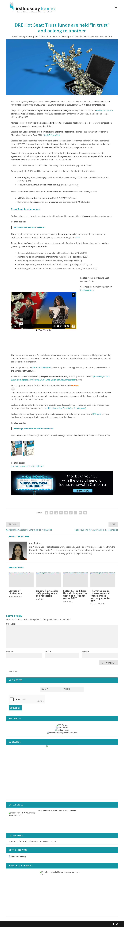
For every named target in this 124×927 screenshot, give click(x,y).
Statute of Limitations (15, 592)
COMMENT (11, 624)
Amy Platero (26, 36)
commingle (16, 466)
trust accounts (87, 290)
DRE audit (96, 414)
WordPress (41, 924)
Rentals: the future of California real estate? (27, 841)
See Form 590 (52, 135)
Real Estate (89, 36)
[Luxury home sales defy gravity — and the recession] (48, 579)
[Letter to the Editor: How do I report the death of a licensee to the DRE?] (75, 579)
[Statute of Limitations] (21, 579)
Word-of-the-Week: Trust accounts (29, 227)
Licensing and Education (72, 36)
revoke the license (104, 110)
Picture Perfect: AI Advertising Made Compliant (57, 810)
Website (85, 651)
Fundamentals (53, 36)
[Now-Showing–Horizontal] (62, 497)
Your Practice (101, 36)
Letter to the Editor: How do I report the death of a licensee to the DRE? (75, 594)
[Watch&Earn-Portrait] (62, 772)
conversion (27, 466)
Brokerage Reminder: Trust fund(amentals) (33, 428)
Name (9, 651)
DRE (78, 237)
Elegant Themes (22, 924)
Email (48, 651)
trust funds (38, 466)
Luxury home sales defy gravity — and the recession (47, 593)
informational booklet (41, 367)
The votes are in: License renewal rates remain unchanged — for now (100, 595)
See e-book (64, 408)
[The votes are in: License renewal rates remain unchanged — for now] (102, 579)
